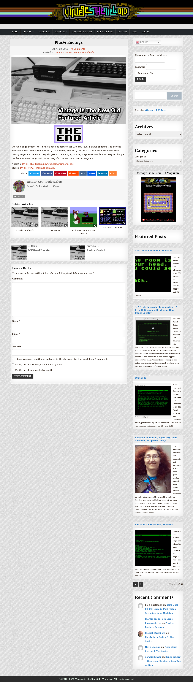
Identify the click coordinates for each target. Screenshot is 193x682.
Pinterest (62, 173)
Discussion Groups (82, 32)
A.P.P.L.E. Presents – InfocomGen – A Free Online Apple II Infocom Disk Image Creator (156, 310)
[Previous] (135, 584)
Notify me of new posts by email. (33, 370)
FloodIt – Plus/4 (25, 230)
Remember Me (145, 73)
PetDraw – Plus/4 (113, 227)
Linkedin (104, 173)
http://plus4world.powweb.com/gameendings (48, 164)
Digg (93, 173)
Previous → (93, 246)
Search (174, 96)
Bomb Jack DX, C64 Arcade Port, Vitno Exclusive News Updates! (161, 609)
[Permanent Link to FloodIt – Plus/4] (24, 217)
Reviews (27, 32)
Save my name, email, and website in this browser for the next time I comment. (62, 359)
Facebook (48, 173)
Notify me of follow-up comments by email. (39, 364)
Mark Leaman (152, 647)
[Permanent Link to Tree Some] (54, 217)
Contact (122, 32)
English (143, 42)
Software (60, 32)
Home (15, 32)
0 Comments (78, 49)
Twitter (35, 173)
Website (17, 346)
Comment (18, 279)
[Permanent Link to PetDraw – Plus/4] (112, 216)
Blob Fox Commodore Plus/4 (83, 232)
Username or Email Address (151, 55)
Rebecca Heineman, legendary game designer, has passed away (156, 439)
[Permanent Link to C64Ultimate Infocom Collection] (153, 274)
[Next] (141, 584)
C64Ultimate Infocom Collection (153, 250)
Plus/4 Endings (69, 42)
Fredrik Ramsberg (155, 633)
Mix (114, 173)
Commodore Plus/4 (83, 52)
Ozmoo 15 (141, 377)
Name (16, 321)
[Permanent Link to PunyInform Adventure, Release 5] (153, 548)
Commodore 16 (63, 52)
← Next (32, 246)
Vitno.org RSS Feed (155, 110)
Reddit (74, 173)
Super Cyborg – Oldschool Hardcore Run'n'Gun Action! (163, 661)
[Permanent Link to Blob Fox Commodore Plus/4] (83, 217)
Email (16, 334)
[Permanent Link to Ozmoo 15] (153, 401)
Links (135, 32)
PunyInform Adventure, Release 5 (154, 524)
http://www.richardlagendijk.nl (37, 168)
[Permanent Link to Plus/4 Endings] (68, 90)
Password (140, 67)
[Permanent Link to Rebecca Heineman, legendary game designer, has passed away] (153, 469)
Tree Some (54, 230)
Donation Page (105, 32)
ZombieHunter (153, 657)
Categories (140, 156)
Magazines (44, 32)
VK (84, 173)
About (145, 32)
